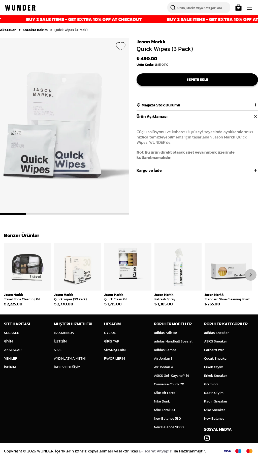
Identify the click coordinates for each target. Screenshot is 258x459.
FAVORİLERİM (114, 358)
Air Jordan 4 (163, 367)
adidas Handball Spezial (173, 341)
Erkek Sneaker (215, 375)
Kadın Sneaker (215, 401)
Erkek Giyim (213, 367)
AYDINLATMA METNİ (69, 358)
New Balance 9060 (169, 427)
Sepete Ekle (197, 79)
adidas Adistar (165, 332)
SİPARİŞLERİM (115, 350)
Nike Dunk (162, 401)
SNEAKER (11, 332)
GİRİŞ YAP (111, 341)
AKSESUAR (13, 350)
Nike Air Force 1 (165, 392)
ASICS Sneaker (215, 341)
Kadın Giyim (213, 392)
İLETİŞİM (60, 341)
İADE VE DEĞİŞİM (67, 367)
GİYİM (8, 341)
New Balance (214, 418)
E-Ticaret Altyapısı (156, 451)
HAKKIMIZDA (64, 332)
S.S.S (57, 350)
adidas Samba (165, 350)
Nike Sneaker (214, 410)
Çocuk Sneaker (216, 358)
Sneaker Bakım (35, 30)
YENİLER (10, 358)
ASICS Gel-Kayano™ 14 (171, 375)
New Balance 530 (167, 418)
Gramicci (211, 384)
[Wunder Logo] (20, 8)
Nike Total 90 (164, 410)
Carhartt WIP (214, 350)
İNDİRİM (10, 367)
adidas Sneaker (216, 332)
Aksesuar (8, 30)
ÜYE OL (110, 332)
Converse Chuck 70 (169, 384)
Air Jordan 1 (163, 358)
